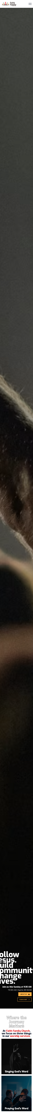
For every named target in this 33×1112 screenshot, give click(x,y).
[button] (30, 3)
